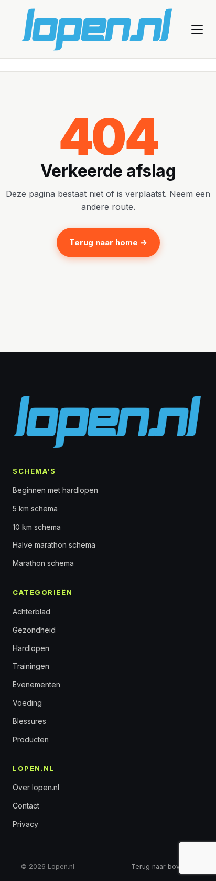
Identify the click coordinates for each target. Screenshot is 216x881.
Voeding (27, 702)
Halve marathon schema (54, 544)
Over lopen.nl (36, 787)
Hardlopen (31, 648)
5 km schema (35, 508)
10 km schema (37, 526)
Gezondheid (34, 629)
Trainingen (31, 666)
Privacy (25, 824)
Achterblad (31, 611)
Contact (26, 805)
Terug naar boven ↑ (163, 866)
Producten (31, 739)
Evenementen (36, 684)
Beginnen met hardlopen (55, 490)
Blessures (29, 721)
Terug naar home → (108, 242)
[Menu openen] (197, 29)
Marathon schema (43, 563)
